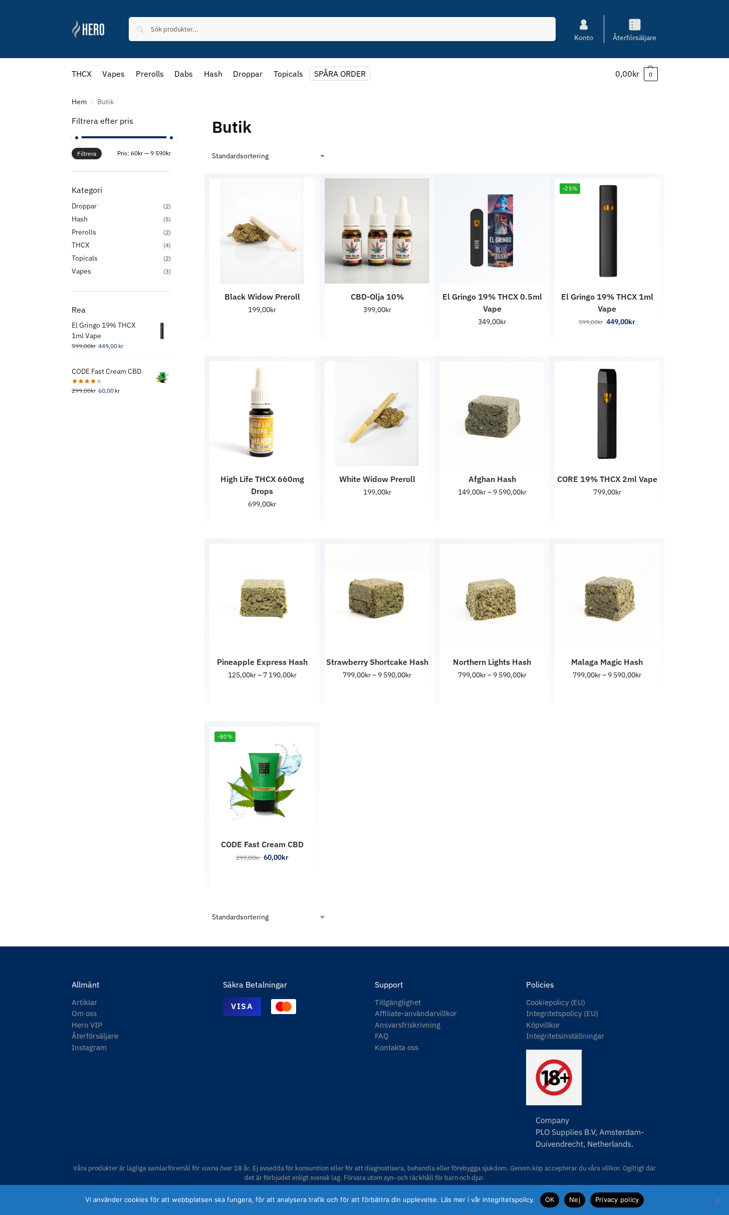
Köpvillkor (543, 1025)
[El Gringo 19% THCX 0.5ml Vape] (492, 231)
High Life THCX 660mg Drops (262, 485)
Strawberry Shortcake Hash (377, 662)
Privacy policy (617, 1199)
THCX (81, 245)
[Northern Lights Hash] (492, 596)
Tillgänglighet (398, 1002)
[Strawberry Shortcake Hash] (377, 596)
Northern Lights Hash (492, 662)
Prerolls (84, 231)
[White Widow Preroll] (377, 413)
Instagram (89, 1047)
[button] (636, 74)
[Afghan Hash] (492, 413)
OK (550, 1199)
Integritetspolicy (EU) (562, 1013)
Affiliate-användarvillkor (416, 1013)
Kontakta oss (396, 1047)
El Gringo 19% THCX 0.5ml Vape (492, 303)
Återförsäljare (634, 37)
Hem (79, 101)
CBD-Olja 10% (377, 297)
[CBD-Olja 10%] (377, 231)
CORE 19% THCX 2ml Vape (607, 479)
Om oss (84, 1013)
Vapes (81, 271)
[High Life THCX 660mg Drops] (262, 413)
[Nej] (716, 1200)
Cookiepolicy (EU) (555, 1002)
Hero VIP (87, 1025)
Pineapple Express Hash (262, 662)
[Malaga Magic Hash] (607, 596)
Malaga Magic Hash (607, 662)
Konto (583, 37)
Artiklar (84, 1002)
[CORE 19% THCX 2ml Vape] (607, 413)
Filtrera (86, 153)
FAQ (382, 1036)
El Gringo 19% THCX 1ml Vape (607, 303)
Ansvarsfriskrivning (407, 1025)
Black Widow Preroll (262, 297)
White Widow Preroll (377, 479)
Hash (80, 218)
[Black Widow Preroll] (262, 231)
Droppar (84, 205)
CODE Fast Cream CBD (262, 844)
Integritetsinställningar (565, 1036)
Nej (574, 1199)
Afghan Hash (492, 479)
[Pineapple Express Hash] (262, 596)
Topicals (85, 258)
